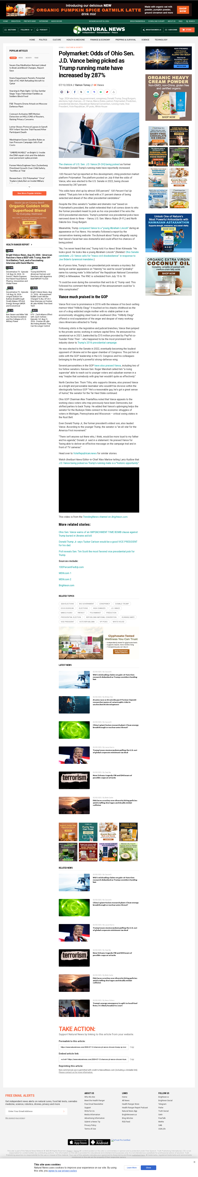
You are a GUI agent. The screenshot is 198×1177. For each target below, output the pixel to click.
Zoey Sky (108, 772)
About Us (171, 21)
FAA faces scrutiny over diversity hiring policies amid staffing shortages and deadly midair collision (115, 802)
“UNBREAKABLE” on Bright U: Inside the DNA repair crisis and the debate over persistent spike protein (27, 155)
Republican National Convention (94, 104)
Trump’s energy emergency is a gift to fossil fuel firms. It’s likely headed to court (115, 1004)
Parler (160, 1108)
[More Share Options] (114, 92)
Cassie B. (108, 672)
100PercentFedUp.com (71, 567)
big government (87, 98)
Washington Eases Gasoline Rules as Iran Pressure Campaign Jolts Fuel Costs (27, 142)
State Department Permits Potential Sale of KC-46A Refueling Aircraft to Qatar (27, 81)
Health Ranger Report (17, 244)
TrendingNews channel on (105, 516)
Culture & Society (74, 47)
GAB (160, 1125)
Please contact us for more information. (76, 1072)
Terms (76, 1151)
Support (87, 1108)
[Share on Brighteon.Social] (62, 92)
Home (5, 21)
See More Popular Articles (29, 193)
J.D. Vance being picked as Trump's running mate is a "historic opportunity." (99, 463)
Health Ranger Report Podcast (135, 1108)
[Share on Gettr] (107, 92)
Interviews (43, 21)
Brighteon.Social (165, 1100)
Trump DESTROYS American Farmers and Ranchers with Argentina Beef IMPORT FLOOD (41, 275)
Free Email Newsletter (93, 1104)
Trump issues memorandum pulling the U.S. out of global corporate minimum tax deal (115, 751)
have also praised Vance (108, 365)
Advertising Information (94, 1118)
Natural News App (129, 1111)
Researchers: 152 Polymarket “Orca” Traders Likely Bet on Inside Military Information (27, 181)
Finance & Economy (100, 40)
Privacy (69, 1151)
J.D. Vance (87, 101)
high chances (75, 101)
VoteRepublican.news (85, 453)
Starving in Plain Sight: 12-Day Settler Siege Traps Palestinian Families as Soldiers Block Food (27, 93)
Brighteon (15, 21)
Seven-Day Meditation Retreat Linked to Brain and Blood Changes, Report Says (27, 68)
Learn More (132, 1168)
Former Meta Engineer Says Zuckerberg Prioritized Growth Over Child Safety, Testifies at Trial (28, 168)
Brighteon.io (163, 1097)
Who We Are (89, 1097)
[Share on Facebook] (75, 92)
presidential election (68, 104)
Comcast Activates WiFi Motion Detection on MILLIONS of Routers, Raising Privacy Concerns (26, 117)
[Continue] (63, 1111)
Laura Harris (109, 747)
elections (63, 101)
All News (125, 1100)
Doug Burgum (129, 98)
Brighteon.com (66, 585)
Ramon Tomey (82, 85)
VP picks (90, 106)
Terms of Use (90, 1129)
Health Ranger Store (130, 1104)
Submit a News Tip (92, 1122)
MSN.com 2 (65, 579)
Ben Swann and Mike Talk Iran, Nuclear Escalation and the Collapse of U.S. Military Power (17, 318)
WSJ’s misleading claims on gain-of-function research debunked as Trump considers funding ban (115, 677)
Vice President (67, 622)
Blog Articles (127, 1118)
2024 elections (72, 98)
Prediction (131, 101)
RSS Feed (126, 1122)
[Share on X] (81, 92)
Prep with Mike (30, 21)
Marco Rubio (99, 101)
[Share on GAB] (101, 92)
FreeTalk (162, 1118)
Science (145, 40)
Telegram (162, 1104)
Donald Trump (114, 98)
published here (138, 1155)
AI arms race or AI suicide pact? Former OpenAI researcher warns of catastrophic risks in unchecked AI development (114, 702)
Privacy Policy (90, 1125)
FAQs (180, 21)
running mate (117, 104)
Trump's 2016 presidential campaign (97, 342)
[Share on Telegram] (88, 92)
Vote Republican (77, 106)
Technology (161, 40)
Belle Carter (109, 797)
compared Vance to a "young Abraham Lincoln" (104, 228)
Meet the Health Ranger (94, 1100)
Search (192, 21)
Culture (57, 40)
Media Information (92, 1115)
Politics (43, 40)
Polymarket (119, 101)
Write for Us (89, 1111)
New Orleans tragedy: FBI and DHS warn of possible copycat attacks (112, 776)
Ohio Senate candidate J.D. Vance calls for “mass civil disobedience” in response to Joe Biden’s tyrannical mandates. (99, 256)
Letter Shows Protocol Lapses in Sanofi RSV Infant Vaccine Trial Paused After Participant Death (28, 129)
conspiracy (101, 98)
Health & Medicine (76, 40)
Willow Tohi (109, 697)
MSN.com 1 (65, 573)
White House (101, 106)
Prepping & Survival (126, 40)
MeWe (161, 1122)
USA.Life (162, 1129)
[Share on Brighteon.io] (68, 92)
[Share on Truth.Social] (94, 92)
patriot (109, 101)
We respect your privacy (15, 1118)
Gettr (160, 1115)
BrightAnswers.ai (137, 21)
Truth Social (163, 1111)
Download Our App (156, 21)
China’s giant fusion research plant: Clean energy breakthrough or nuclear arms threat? (116, 726)
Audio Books (56, 21)
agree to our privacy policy (62, 1170)
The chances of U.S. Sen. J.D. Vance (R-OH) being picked (89, 164)
